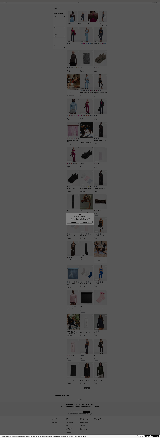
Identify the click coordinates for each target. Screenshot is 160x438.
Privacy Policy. (84, 436)
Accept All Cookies (154, 436)
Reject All (148, 436)
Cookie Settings (141, 436)
